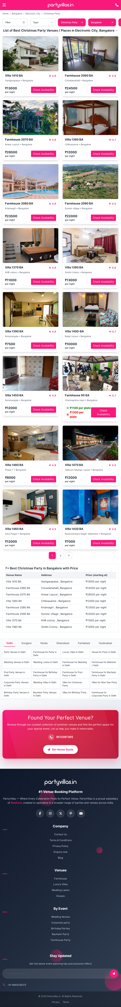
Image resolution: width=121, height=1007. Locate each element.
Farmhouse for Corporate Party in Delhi (104, 694)
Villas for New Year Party (104, 682)
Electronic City (33, 13)
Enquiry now (60, 851)
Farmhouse (60, 878)
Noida (44, 643)
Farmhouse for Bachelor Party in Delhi (104, 674)
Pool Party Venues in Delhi (14, 674)
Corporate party (60, 922)
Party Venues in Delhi (15, 652)
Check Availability (43, 89)
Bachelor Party (60, 934)
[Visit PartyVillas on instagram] (50, 813)
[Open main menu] (4, 5)
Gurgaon (26, 643)
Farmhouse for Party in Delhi (45, 653)
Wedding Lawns (60, 890)
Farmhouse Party (60, 939)
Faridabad (84, 643)
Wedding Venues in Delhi (16, 662)
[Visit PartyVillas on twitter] (60, 813)
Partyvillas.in (53, 996)
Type (35, 22)
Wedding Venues (60, 916)
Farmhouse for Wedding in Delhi (74, 664)
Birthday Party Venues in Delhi (16, 694)
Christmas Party (52, 13)
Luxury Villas (60, 884)
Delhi (9, 643)
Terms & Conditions (60, 840)
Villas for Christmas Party (72, 684)
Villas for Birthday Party (74, 692)
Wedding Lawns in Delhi (45, 662)
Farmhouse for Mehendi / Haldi (104, 664)
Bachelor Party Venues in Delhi (44, 694)
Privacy (56, 1002)
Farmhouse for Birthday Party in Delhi (45, 674)
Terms (66, 1002)
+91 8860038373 (17, 984)
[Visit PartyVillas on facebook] (40, 813)
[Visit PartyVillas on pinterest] (71, 813)
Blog (60, 857)
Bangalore (17, 13)
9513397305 (64, 737)
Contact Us (60, 834)
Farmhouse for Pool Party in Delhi (72, 674)
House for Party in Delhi (104, 652)
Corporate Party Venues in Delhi (16, 684)
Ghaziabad (62, 643)
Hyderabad (105, 643)
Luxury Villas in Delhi (72, 652)
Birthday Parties (60, 928)
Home (6, 13)
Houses (60, 895)
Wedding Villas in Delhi (44, 682)
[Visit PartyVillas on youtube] (81, 813)
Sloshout (16, 802)
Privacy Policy (60, 846)
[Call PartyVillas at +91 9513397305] (116, 5)
